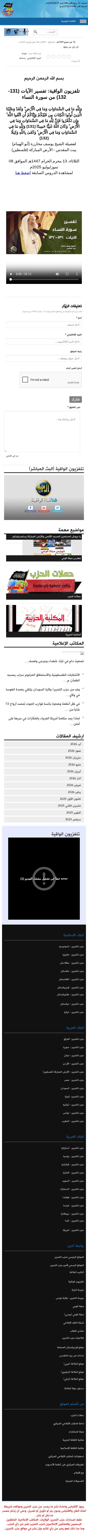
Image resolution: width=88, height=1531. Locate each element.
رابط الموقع (76, 351)
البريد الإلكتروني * (73, 334)
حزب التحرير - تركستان (72, 1003)
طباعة (24, 54)
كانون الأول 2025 (70, 799)
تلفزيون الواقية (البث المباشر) (56, 469)
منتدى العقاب (77, 1330)
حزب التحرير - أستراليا (72, 1148)
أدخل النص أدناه (74, 368)
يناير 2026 (74, 792)
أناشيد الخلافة (77, 1272)
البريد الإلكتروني (34, 58)
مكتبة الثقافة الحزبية (73, 1439)
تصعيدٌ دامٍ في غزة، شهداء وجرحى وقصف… (54, 661)
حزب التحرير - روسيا (73, 1156)
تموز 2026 (74, 751)
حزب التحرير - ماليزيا (73, 954)
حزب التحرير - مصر (74, 1080)
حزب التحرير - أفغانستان (71, 979)
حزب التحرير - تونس (73, 1112)
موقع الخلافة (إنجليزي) (72, 1372)
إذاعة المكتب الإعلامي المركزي (68, 1423)
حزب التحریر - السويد (73, 1180)
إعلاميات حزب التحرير (73, 1337)
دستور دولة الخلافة (74, 1388)
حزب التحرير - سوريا (73, 1047)
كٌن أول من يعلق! (71, 47)
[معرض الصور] (8, 35)
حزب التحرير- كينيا (74, 1096)
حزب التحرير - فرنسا (73, 1205)
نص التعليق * (74, 407)
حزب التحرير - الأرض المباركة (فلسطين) (63, 1071)
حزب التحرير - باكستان (72, 971)
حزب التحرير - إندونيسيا (71, 946)
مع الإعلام (79, 1472)
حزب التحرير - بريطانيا (72, 1213)
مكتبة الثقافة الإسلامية (72, 1448)
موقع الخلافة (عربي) (74, 1363)
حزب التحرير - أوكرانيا (73, 1164)
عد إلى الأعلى (12, 456)
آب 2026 (75, 744)
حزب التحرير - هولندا (73, 1197)
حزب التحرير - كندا (74, 1220)
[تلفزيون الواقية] (16, 35)
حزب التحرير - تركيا (74, 1012)
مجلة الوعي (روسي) (74, 1314)
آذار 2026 (75, 778)
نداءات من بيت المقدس (71, 1355)
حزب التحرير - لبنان (74, 1055)
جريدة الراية (78, 1289)
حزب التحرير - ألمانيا (73, 1172)
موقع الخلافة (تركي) (73, 1379)
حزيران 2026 (73, 757)
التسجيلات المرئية (74, 1481)
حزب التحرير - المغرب (73, 1121)
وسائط (22, 58)
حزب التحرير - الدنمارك (72, 1189)
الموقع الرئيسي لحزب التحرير (69, 1257)
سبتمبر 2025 (73, 819)
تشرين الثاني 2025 (69, 805)
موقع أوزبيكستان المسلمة (70, 1347)
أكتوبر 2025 (73, 812)
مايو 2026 (74, 764)
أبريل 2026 (74, 771)
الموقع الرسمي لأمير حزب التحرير (67, 1265)
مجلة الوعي (78, 1306)
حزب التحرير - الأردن (73, 1063)
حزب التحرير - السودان (72, 1088)
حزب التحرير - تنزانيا (73, 1104)
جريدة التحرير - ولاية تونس (70, 1298)
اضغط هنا (23, 173)
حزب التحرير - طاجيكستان (70, 994)
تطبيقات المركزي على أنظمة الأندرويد (64, 1464)
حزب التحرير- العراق (74, 1039)
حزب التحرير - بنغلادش (72, 962)
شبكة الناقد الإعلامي (73, 1322)
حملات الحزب (77, 1415)
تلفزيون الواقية (65, 834)
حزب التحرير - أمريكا (73, 1230)
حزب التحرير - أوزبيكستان (70, 987)
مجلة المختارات (76, 1431)
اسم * (79, 318)
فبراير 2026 (74, 785)
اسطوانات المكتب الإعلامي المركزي (66, 1456)
